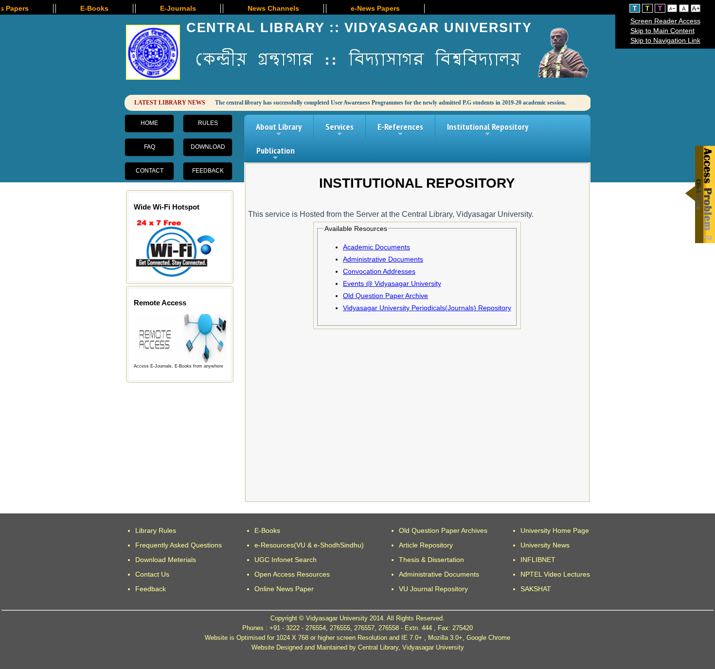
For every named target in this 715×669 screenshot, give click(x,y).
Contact (149, 170)
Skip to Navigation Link (665, 40)
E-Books (267, 530)
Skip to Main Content (662, 31)
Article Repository (426, 545)
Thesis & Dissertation (431, 559)
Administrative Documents (383, 259)
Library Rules (155, 530)
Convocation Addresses (379, 271)
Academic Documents (376, 247)
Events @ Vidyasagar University (392, 283)
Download (208, 146)
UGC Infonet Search (285, 559)
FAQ (149, 146)
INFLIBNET (537, 559)
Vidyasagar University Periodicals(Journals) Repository (427, 308)
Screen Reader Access (665, 21)
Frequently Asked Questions (178, 545)
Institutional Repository (487, 130)
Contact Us (152, 574)
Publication (275, 153)
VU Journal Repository (433, 589)
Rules (208, 123)
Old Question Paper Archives (443, 530)
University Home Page (554, 530)
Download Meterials (165, 559)
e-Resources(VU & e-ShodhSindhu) (309, 545)
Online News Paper (284, 589)
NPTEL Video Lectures (555, 574)
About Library (279, 130)
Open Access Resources (292, 574)
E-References (400, 130)
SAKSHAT (535, 589)
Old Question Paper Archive (385, 295)
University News (545, 545)
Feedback (208, 170)
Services (339, 130)
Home (149, 123)
